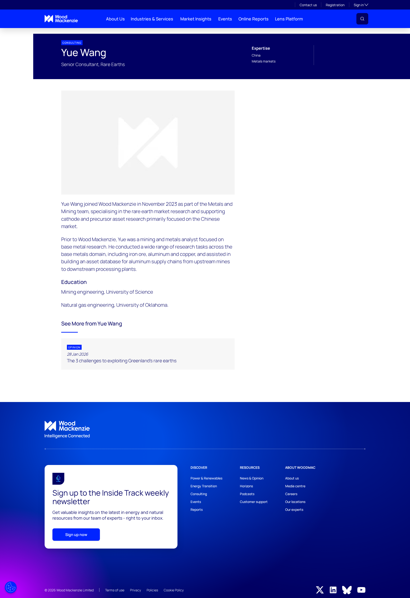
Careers (291, 494)
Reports (197, 509)
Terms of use (114, 590)
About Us (115, 19)
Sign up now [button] (76, 534)
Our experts (294, 509)
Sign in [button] (361, 4)
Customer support (254, 501)
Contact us (308, 5)
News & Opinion (251, 478)
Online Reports (253, 19)
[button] (362, 18)
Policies (152, 590)
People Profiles (54, 32)
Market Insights (195, 19)
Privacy (135, 590)
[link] (205, 430)
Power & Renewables (206, 478)
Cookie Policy (174, 590)
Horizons (246, 486)
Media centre (295, 486)
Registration (335, 5)
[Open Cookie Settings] (11, 587)
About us (292, 478)
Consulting (199, 494)
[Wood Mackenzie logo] (61, 18)
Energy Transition (204, 486)
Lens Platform (289, 19)
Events (225, 19)
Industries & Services (152, 19)
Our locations (295, 501)
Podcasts (247, 494)
